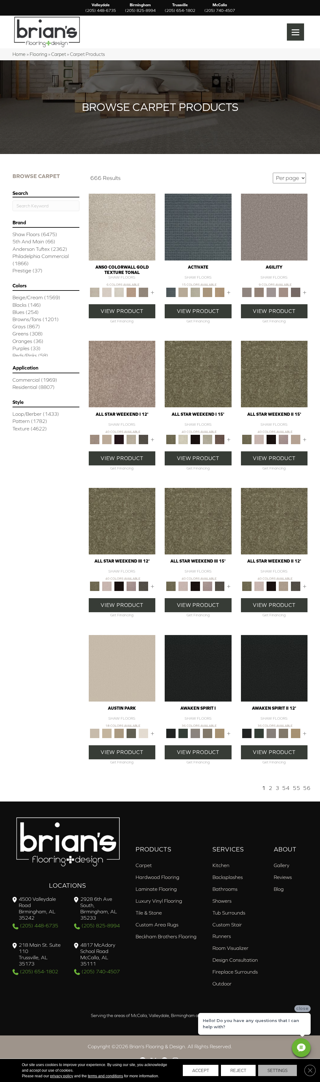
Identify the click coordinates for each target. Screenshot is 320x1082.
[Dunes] (207, 292)
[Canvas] (183, 292)
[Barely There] (274, 226)
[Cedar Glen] (131, 733)
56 (307, 788)
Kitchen (220, 865)
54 (286, 788)
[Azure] (198, 226)
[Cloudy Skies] (271, 292)
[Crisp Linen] (143, 733)
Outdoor (222, 983)
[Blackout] (198, 667)
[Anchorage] (122, 226)
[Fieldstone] (219, 292)
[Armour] (119, 439)
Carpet (58, 54)
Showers (222, 901)
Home (19, 54)
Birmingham (140, 7)
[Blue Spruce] (183, 733)
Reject (238, 1070)
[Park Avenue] (143, 292)
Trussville (180, 7)
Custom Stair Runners (227, 930)
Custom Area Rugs (157, 924)
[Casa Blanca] (107, 292)
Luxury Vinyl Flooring (159, 901)
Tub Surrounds (228, 913)
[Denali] (119, 292)
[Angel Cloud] (107, 439)
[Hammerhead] (296, 292)
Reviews (283, 877)
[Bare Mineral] (131, 439)
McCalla (219, 7)
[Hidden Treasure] (131, 292)
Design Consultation (235, 960)
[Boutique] (119, 733)
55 (296, 788)
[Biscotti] (259, 292)
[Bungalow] (207, 733)
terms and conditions (105, 1076)
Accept (200, 1070)
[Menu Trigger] (295, 32)
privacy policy (61, 1076)
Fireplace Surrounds (235, 972)
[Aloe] (122, 373)
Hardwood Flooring (157, 877)
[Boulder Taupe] (195, 733)
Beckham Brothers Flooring (166, 936)
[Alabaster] (122, 667)
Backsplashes (227, 877)
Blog (279, 889)
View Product (122, 311)
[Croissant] (283, 292)
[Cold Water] (195, 292)
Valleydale (100, 7)
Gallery (281, 865)
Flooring (38, 54)
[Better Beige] (107, 733)
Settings (278, 1070)
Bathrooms (225, 889)
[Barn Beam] (143, 439)
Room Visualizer (230, 948)
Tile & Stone (149, 913)
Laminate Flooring (156, 889)
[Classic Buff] (219, 733)
